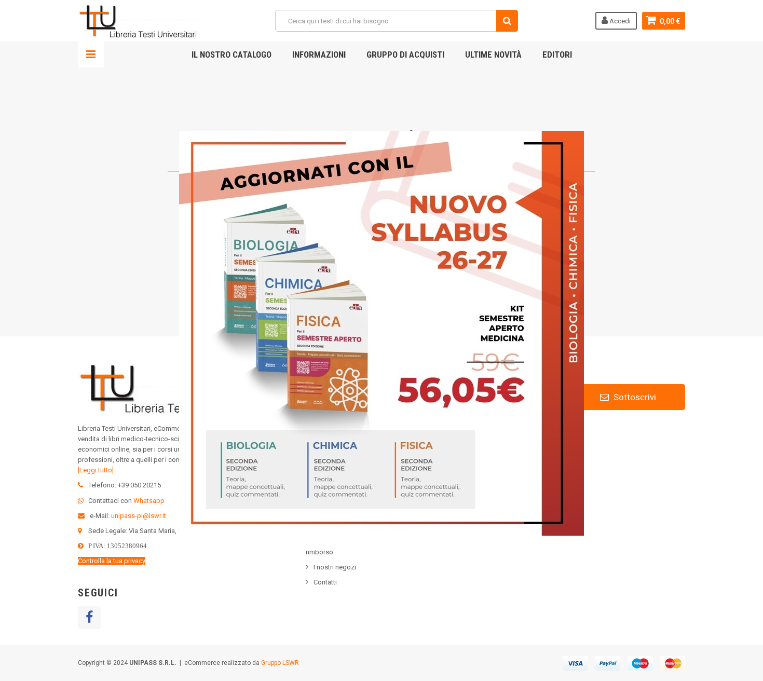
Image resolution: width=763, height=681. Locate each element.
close (577, 543)
